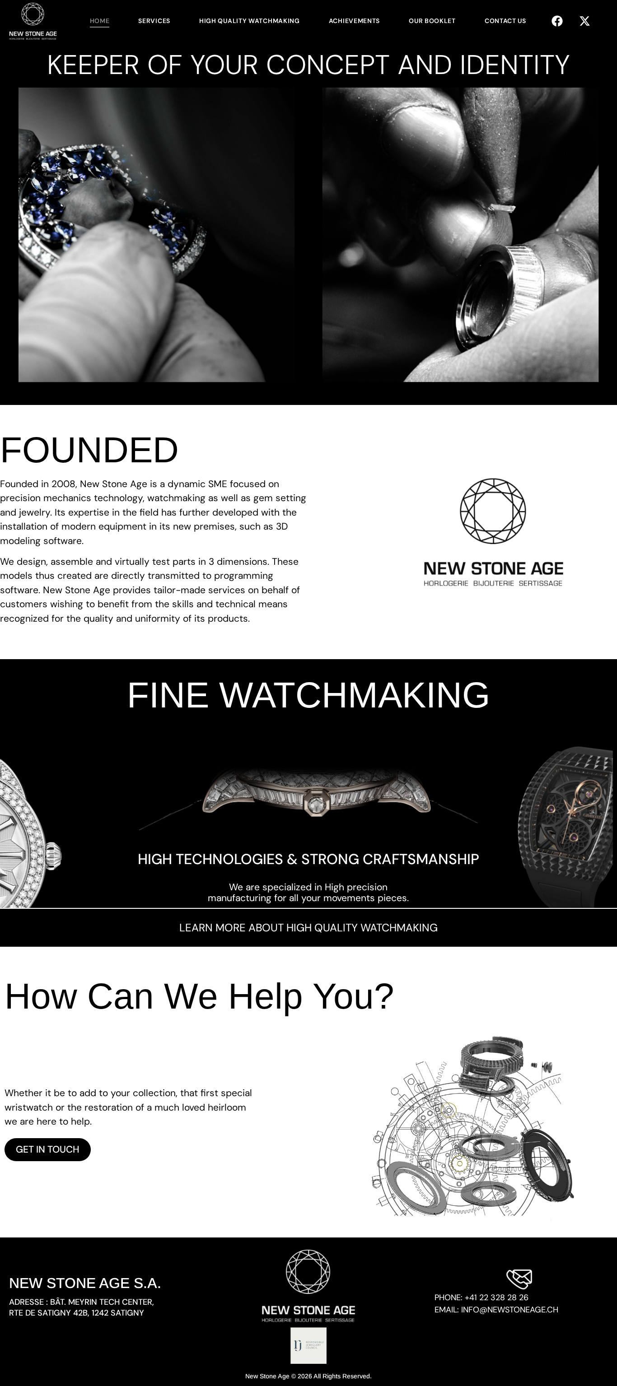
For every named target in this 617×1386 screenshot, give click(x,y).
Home (100, 21)
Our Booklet (432, 21)
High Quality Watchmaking (249, 21)
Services (154, 21)
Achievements (354, 21)
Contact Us (505, 21)
